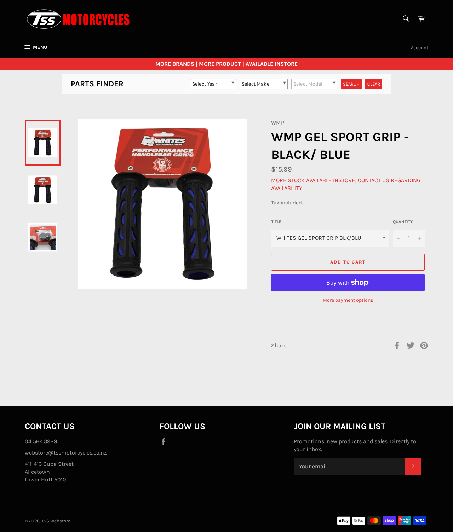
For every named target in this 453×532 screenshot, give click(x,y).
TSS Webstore (55, 521)
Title (276, 221)
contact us (373, 180)
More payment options (348, 300)
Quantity (403, 221)
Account (419, 47)
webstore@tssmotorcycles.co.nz (66, 452)
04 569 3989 (41, 441)
